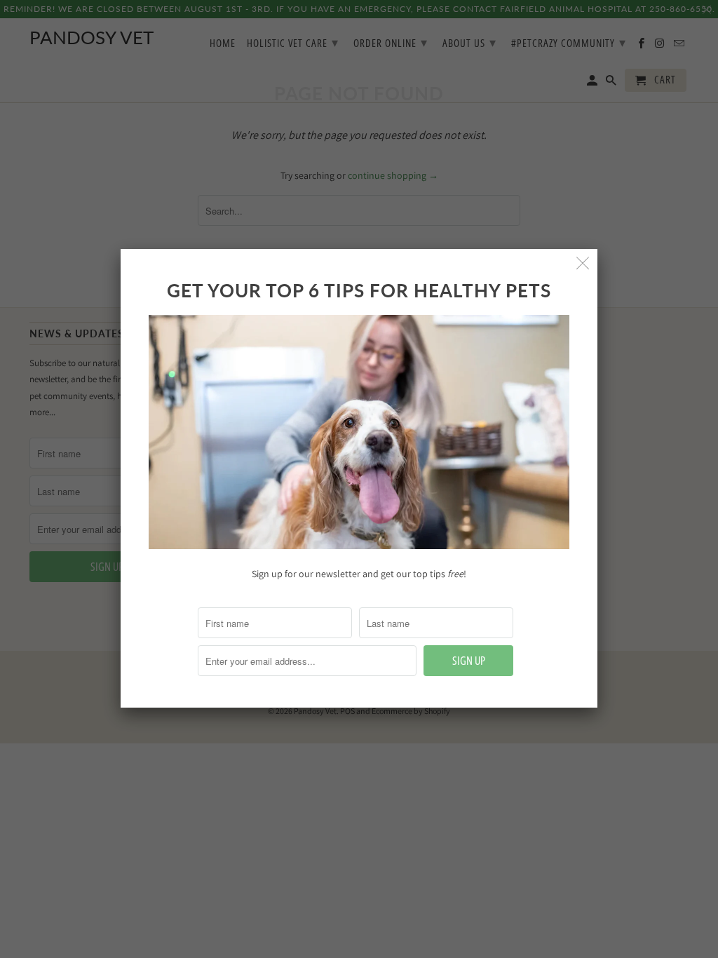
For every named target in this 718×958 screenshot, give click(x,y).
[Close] (583, 263)
